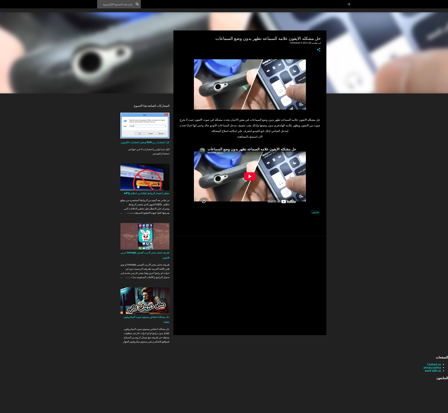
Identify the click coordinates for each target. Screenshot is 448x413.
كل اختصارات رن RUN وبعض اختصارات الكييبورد (145, 142)
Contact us (434, 364)
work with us (433, 370)
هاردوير (315, 212)
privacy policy (432, 367)
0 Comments (296, 42)
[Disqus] (250, 285)
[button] (319, 50)
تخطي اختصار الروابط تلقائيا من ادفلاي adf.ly (146, 193)
